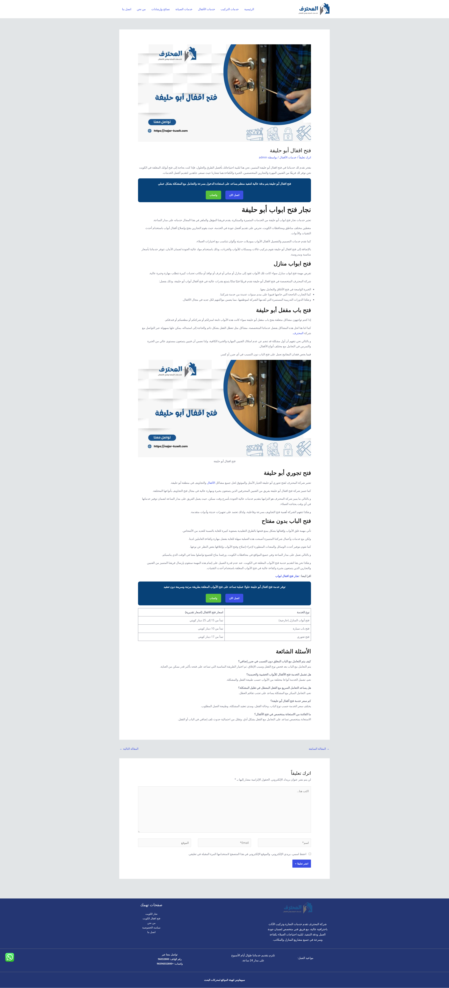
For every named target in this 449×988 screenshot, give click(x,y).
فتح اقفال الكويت (151, 918)
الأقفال (211, 483)
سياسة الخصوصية (151, 927)
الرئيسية (249, 9)
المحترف (298, 333)
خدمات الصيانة (183, 9)
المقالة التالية (129, 749)
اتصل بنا (126, 9)
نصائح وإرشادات (160, 9)
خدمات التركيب (230, 9)
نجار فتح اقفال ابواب (287, 576)
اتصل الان (234, 195)
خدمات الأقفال (206, 9)
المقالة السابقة (319, 749)
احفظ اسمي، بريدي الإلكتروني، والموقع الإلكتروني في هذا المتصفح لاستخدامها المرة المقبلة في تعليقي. (247, 854)
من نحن (141, 9)
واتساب (213, 195)
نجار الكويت (151, 913)
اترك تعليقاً (305, 157)
